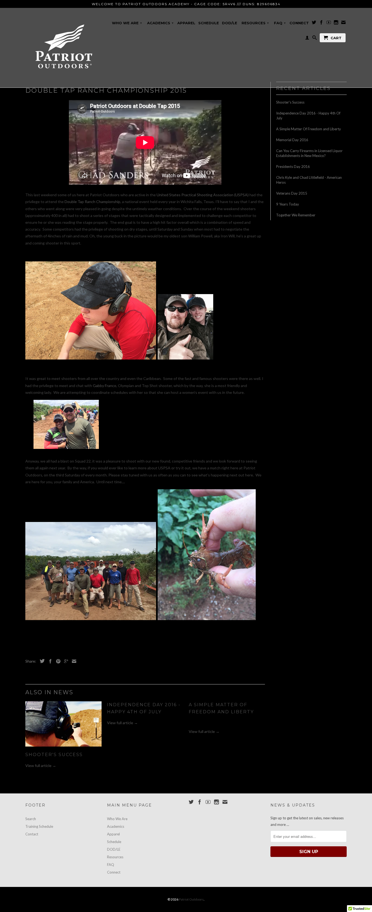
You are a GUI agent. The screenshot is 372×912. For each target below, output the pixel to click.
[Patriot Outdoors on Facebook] (321, 23)
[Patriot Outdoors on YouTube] (329, 23)
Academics (160, 23)
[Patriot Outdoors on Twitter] (314, 23)
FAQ (280, 23)
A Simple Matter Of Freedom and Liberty (308, 129)
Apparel (186, 23)
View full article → (40, 765)
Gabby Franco (104, 385)
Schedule (208, 23)
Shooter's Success (54, 754)
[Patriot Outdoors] (63, 47)
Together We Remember (295, 215)
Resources (255, 23)
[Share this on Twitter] (41, 661)
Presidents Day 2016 (293, 166)
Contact (31, 834)
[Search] (314, 38)
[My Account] (307, 38)
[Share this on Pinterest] (56, 661)
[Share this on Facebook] (49, 661)
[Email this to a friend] (72, 661)
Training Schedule (39, 826)
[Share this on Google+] (64, 661)
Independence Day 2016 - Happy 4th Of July (308, 115)
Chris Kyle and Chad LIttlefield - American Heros (309, 180)
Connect (299, 23)
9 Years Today (287, 204)
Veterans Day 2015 (291, 193)
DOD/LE (229, 23)
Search (30, 819)
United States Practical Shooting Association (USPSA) (203, 194)
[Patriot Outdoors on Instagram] (336, 23)
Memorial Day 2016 (292, 140)
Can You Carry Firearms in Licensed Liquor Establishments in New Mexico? (309, 153)
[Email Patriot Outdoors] (343, 23)
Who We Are (127, 23)
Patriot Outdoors (191, 899)
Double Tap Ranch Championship (92, 201)
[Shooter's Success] (63, 747)
